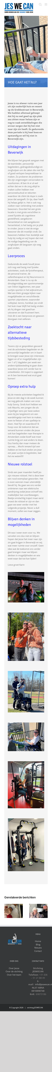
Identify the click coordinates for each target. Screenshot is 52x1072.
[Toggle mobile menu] (46, 4)
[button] (6, 911)
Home (38, 941)
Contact (38, 950)
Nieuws (38, 947)
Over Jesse (14, 968)
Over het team (14, 974)
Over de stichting (14, 971)
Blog (38, 944)
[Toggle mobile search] (40, 4)
